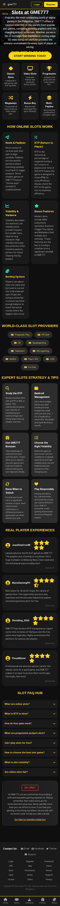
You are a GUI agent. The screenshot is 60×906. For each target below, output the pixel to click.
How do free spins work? (18, 723)
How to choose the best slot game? (24, 752)
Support (49, 875)
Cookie (11, 879)
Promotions (30, 870)
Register (50, 4)
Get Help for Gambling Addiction (30, 819)
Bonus (49, 870)
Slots (11, 870)
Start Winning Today (30, 55)
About (30, 875)
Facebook (39, 848)
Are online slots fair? (16, 772)
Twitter (53, 848)
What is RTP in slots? (16, 713)
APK (11, 866)
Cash (11, 875)
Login (37, 4)
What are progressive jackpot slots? (25, 733)
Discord (32, 854)
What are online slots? (17, 704)
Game (49, 866)
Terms (30, 879)
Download (49, 861)
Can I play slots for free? (18, 743)
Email (26, 848)
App (30, 866)
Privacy (49, 879)
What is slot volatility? (17, 762)
